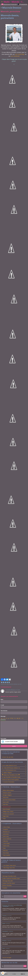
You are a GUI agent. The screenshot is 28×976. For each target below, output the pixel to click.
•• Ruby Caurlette (6, 855)
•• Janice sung (5, 836)
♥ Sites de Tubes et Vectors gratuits (10, 779)
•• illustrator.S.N (5, 831)
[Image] (18, 718)
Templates (4, 888)
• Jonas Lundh (5, 802)
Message (3, 716)
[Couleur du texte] (8, 718)
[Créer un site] (5, 974)
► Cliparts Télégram (7, 772)
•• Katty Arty (5, 841)
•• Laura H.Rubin (6, 843)
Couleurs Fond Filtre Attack (8, 883)
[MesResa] (23, 974)
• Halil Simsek (5, 797)
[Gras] (1, 718)
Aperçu (3, 720)
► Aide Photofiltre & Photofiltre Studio (11, 777)
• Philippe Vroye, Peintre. (7, 811)
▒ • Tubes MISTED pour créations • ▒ (11, 768)
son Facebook (15, 56)
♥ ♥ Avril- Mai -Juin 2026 (7, 757)
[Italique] (3, 718)
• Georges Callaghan (7, 795)
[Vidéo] (19, 718)
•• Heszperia (5, 829)
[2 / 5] (3, 682)
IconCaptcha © (22, 742)
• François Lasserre (6, 792)
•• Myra (4, 818)
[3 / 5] (5, 682)
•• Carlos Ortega (6, 827)
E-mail (2, 705)
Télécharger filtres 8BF (7, 881)
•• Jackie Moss (5, 834)
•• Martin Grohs (5, 845)
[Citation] (11, 718)
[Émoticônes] (23, 718)
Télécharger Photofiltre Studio (9, 876)
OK (25, 896)
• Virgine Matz (5, 816)
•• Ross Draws (5, 853)
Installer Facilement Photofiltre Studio (11, 878)
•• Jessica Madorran (6, 838)
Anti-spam (3, 738)
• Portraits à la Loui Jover (8, 814)
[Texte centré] (12, 718)
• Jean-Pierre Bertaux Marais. (9, 799)
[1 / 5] (1, 682)
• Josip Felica (5, 804)
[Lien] (14, 718)
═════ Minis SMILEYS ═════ (9, 765)
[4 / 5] (7, 682)
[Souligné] (5, 718)
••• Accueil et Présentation (8, 782)
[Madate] (14, 974)
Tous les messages (6, 957)
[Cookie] (3, 973)
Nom (2, 699)
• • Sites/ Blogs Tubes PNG (8, 867)
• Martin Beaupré (6, 809)
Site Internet (4, 710)
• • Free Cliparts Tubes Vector (9, 865)
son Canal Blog (20, 54)
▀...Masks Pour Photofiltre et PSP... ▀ (10, 775)
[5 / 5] (9, 682)
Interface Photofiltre (7, 885)
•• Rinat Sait (5, 850)
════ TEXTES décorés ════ (9, 770)
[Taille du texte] (6, 718)
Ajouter (14, 746)
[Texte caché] (16, 718)
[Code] (21, 718)
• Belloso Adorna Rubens (8, 790)
